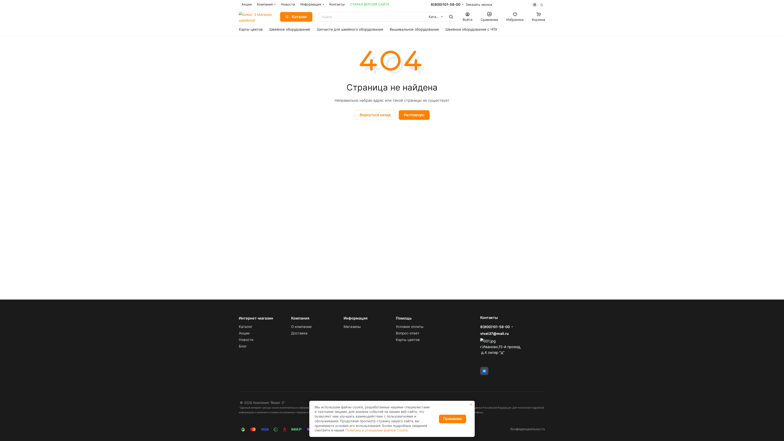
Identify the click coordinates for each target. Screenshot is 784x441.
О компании (301, 327)
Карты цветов (408, 340)
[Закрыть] (471, 404)
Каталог (246, 327)
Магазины (352, 327)
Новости (246, 340)
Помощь (404, 318)
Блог (243, 346)
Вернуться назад (375, 115)
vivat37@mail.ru (494, 334)
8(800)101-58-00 (445, 5)
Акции (244, 333)
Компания (300, 318)
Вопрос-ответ (407, 333)
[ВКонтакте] (484, 371)
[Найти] (451, 17)
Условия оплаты (409, 327)
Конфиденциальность (527, 429)
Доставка (299, 333)
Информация (356, 318)
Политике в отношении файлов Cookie (376, 430)
